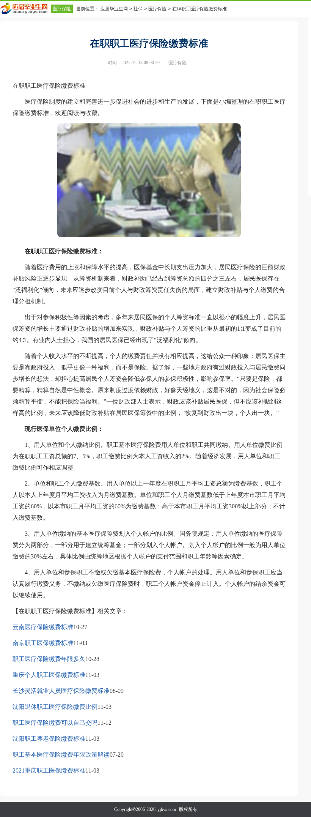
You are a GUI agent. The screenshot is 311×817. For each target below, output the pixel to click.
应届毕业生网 (114, 8)
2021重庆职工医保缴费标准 (49, 770)
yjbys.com (166, 809)
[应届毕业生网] (25, 8)
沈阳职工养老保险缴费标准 (49, 738)
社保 (138, 8)
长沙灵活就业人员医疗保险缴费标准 (61, 691)
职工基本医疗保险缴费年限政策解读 (61, 754)
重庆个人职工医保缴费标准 (49, 675)
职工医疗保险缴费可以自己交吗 (55, 722)
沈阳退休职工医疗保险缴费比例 (55, 706)
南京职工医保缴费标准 (43, 643)
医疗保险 (62, 8)
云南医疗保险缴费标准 (43, 627)
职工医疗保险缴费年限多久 (49, 659)
